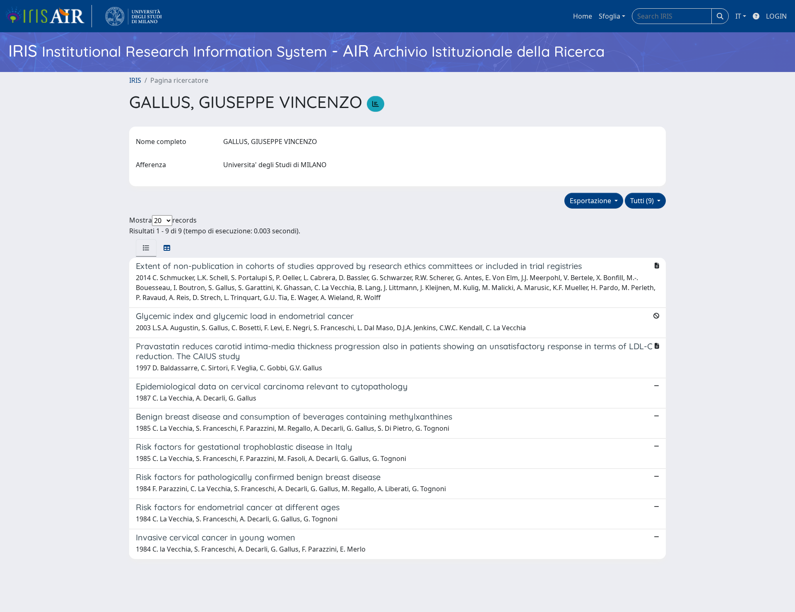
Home (582, 16)
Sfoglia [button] (609, 16)
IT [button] (738, 16)
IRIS (135, 80)
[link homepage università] (134, 16)
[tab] (146, 248)
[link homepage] (48, 16)
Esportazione (591, 200)
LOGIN (776, 16)
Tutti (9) (642, 200)
